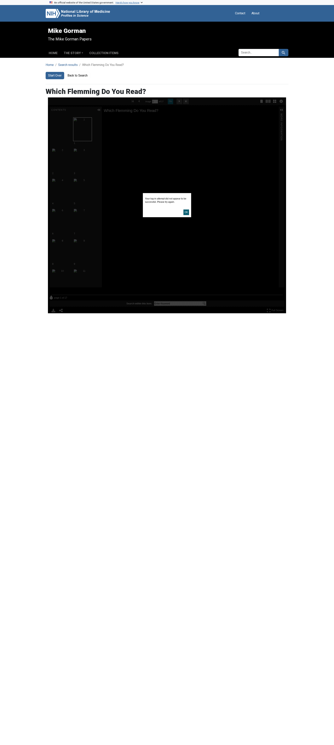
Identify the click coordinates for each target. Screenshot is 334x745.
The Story (72, 53)
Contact (240, 13)
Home (53, 53)
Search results (68, 65)
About (255, 13)
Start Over (55, 75)
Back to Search (77, 75)
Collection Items (103, 53)
